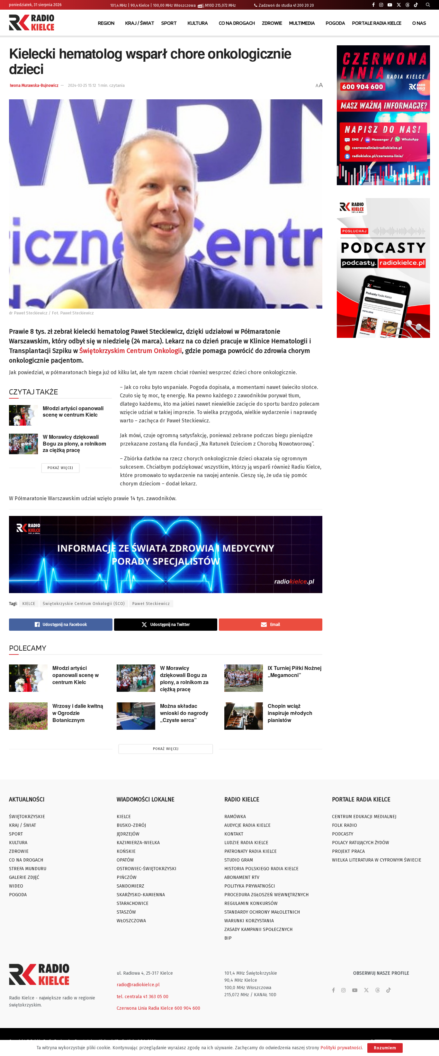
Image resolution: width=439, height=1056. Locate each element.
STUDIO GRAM (238, 860)
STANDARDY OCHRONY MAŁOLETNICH (262, 912)
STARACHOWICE (132, 903)
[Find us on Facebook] (373, 5)
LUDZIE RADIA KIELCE (246, 842)
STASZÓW (126, 912)
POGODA (335, 23)
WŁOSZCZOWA (131, 921)
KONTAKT (233, 834)
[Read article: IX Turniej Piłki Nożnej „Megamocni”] (243, 678)
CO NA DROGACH (237, 23)
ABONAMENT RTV (241, 877)
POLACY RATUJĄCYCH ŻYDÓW (360, 842)
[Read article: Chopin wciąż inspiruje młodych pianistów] (243, 716)
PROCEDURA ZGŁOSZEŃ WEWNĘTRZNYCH (266, 895)
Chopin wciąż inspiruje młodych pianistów (290, 713)
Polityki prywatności (341, 1048)
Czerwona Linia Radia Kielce (145, 1008)
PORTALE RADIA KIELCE (376, 23)
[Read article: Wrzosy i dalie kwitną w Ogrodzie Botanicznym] (28, 716)
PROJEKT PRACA (348, 851)
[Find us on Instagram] (381, 5)
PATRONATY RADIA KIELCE (250, 851)
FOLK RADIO (344, 825)
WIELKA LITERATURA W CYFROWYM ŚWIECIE (376, 860)
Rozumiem (385, 1047)
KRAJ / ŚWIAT (139, 23)
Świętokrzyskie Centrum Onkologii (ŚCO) (84, 603)
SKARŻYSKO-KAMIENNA (141, 895)
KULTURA (198, 23)
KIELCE (28, 603)
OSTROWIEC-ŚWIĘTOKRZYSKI (146, 868)
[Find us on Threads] (407, 5)
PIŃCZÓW (127, 877)
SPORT (169, 23)
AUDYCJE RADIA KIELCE (247, 825)
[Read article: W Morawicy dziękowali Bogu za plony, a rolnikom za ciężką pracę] (23, 444)
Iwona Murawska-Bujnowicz (34, 85)
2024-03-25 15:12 (82, 85)
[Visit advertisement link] (383, 115)
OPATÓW (125, 860)
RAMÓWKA (235, 816)
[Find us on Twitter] (399, 5)
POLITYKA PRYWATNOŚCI (249, 886)
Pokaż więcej (60, 468)
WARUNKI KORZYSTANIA (249, 921)
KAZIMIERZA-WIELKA (138, 842)
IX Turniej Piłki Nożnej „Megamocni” (294, 671)
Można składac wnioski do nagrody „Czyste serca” (184, 713)
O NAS (419, 23)
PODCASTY (342, 834)
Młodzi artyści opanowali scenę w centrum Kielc (73, 411)
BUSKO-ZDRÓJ (131, 825)
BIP (228, 938)
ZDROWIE (272, 23)
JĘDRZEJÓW (128, 834)
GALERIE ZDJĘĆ (24, 877)
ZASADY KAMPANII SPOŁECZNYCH (258, 929)
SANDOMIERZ (130, 886)
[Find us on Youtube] (390, 5)
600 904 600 (187, 1008)
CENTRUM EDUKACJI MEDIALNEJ (364, 816)
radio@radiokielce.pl (138, 985)
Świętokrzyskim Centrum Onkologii (130, 351)
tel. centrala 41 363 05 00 (142, 996)
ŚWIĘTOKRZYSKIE (27, 816)
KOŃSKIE (126, 851)
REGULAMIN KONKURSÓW (251, 903)
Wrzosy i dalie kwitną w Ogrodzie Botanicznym (77, 713)
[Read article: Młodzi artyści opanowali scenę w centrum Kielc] (23, 415)
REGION (106, 23)
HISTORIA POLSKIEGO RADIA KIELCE (261, 868)
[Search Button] (428, 5)
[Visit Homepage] (33, 23)
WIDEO (16, 886)
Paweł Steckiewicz (151, 603)
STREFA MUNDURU (27, 868)
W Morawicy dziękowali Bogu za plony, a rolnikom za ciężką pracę (74, 443)
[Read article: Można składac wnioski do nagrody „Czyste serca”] (136, 716)
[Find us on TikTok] (416, 5)
